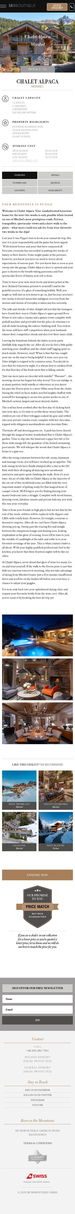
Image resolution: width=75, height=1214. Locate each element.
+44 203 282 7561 (37, 1050)
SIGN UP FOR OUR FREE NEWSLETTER (37, 988)
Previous (1, 42)
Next (73, 37)
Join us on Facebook (37, 1090)
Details (55, 175)
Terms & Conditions (37, 1143)
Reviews (55, 183)
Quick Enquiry (57, 7)
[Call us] (71, 7)
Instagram (37, 1100)
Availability (55, 190)
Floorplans (19, 183)
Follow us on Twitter (37, 1095)
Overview (19, 175)
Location (20, 190)
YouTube (37, 1105)
